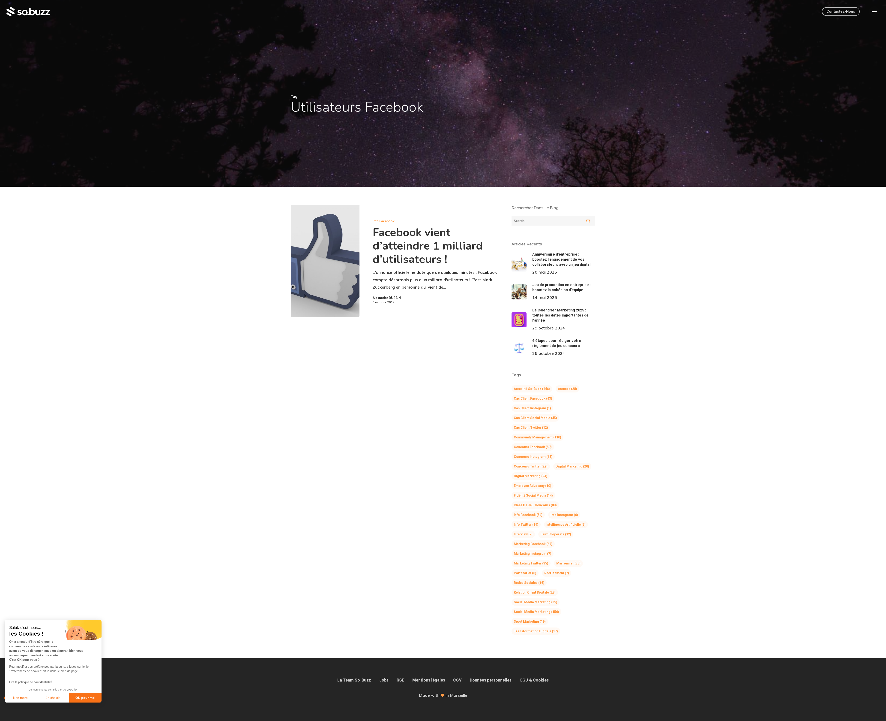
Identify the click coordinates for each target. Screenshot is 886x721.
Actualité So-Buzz (532, 389)
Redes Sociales (529, 583)
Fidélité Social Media (533, 495)
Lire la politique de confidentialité (30, 682)
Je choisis (53, 698)
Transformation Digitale (536, 631)
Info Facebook (384, 221)
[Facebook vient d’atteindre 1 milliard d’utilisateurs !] (325, 261)
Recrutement (556, 573)
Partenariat (525, 573)
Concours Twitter (531, 466)
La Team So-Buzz (354, 680)
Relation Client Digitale (535, 592)
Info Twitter (526, 524)
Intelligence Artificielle (566, 524)
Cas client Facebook (533, 398)
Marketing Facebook (533, 544)
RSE (400, 680)
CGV (457, 680)
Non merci (20, 698)
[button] (874, 11)
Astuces (567, 389)
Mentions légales (428, 680)
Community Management (537, 437)
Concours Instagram (533, 457)
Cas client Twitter (531, 427)
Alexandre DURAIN (387, 298)
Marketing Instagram (532, 553)
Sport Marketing (530, 621)
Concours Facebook (533, 447)
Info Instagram (564, 515)
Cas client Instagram (532, 408)
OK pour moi (85, 698)
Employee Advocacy (532, 486)
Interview (523, 534)
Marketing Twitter (531, 563)
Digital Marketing (572, 466)
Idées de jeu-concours (535, 505)
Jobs (384, 680)
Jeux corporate (556, 534)
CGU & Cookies (534, 680)
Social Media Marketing (535, 602)
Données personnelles (491, 680)
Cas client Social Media (535, 418)
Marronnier (568, 563)
